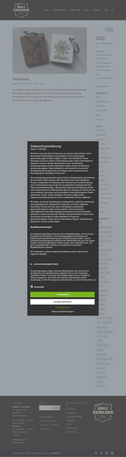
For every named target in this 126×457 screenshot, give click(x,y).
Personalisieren (63, 307)
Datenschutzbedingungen (63, 311)
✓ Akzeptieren (62, 294)
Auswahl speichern (62, 302)
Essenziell (39, 287)
